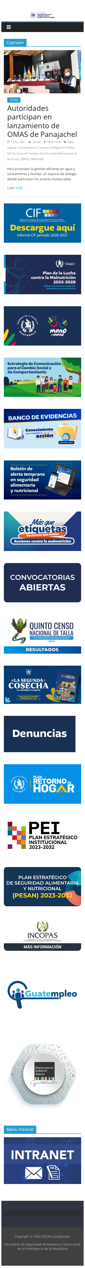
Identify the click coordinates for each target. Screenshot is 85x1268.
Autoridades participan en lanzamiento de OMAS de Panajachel (42, 121)
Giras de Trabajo (27, 153)
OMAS (25, 159)
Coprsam (43, 147)
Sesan (37, 142)
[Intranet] (42, 1139)
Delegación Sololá (62, 147)
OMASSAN (37, 159)
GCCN (11, 153)
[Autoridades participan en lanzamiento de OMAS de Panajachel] (42, 52)
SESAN (14, 100)
